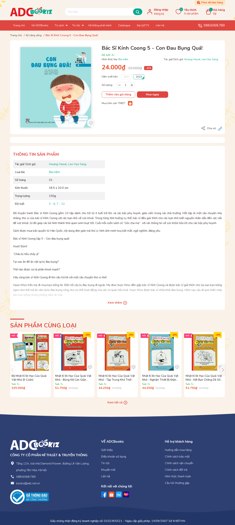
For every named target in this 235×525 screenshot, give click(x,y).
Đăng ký (159, 14)
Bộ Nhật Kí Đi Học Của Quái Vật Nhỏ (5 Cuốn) (29, 378)
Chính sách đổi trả (176, 470)
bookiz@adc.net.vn (28, 483)
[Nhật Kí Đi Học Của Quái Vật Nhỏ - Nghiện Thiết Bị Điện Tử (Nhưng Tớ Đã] (161, 352)
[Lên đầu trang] (225, 507)
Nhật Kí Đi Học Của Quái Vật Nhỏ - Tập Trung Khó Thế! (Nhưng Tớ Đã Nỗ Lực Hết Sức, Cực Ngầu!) (117, 381)
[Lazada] (126, 494)
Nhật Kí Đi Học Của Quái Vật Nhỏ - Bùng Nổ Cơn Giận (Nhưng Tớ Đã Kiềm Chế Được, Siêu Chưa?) (73, 381)
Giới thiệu (107, 450)
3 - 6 (52, 204)
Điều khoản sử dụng (113, 457)
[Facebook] (104, 494)
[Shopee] (130, 103)
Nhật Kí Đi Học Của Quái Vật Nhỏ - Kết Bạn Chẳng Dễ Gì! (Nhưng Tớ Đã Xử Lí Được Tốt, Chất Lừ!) (204, 381)
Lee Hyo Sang (210, 59)
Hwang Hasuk (192, 59)
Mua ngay (152, 94)
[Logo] (34, 444)
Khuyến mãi (108, 470)
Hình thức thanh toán (178, 476)
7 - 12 (61, 204)
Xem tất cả (115, 402)
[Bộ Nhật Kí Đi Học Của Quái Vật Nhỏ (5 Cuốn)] (30, 352)
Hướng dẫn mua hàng (178, 450)
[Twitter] (119, 494)
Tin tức (105, 463)
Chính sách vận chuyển (179, 463)
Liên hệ (105, 476)
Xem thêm (115, 303)
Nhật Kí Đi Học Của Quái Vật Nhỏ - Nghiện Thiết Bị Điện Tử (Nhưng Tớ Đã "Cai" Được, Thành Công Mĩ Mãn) (160, 381)
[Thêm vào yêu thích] (91, 123)
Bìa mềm (123, 59)
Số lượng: (107, 85)
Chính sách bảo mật (177, 457)
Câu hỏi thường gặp (177, 483)
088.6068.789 (214, 25)
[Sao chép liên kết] (220, 129)
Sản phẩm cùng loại (43, 325)
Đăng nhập (161, 10)
